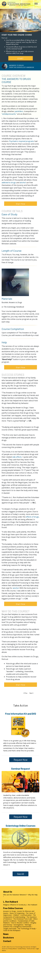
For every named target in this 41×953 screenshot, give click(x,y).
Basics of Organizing (17, 913)
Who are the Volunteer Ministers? (15, 895)
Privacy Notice (12, 948)
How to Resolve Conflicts (20, 923)
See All (20, 873)
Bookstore (8, 937)
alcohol (23, 182)
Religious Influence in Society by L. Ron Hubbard (20, 905)
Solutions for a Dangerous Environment (17, 927)
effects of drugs (32, 517)
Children (16, 915)
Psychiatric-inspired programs (21, 141)
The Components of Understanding (19, 916)
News (6, 934)
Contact (7, 941)
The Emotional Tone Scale (22, 919)
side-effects (17, 457)
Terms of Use (31, 948)
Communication (26, 915)
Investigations (18, 925)
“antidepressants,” (9, 114)
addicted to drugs (9, 182)
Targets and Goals (9, 929)
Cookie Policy (22, 948)
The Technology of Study (26, 929)
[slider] (18, 29)
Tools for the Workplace (11, 930)
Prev (26, 693)
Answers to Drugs (9, 911)
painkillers (19, 111)
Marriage (28, 925)
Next (31, 693)
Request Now (20, 759)
